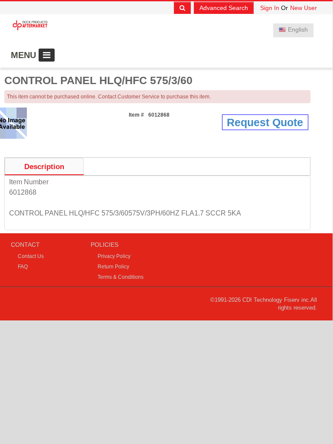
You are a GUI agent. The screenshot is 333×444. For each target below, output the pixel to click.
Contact (25, 244)
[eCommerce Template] (31, 23)
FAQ (23, 267)
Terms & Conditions (121, 277)
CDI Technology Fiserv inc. (276, 300)
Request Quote (265, 122)
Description (44, 167)
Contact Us (31, 256)
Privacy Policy (114, 256)
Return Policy (113, 267)
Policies (104, 244)
